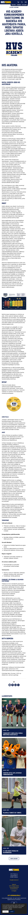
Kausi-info (13, 4)
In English (14, 890)
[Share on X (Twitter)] (18, 685)
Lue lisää (10, 908)
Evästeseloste (14, 888)
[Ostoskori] (18, 2)
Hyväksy (5, 911)
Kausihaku (19, 4)
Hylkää (12, 911)
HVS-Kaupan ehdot (14, 886)
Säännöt (14, 884)
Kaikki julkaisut (14, 858)
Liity (14, 902)
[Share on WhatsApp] (15, 685)
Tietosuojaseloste (14, 887)
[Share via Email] (9, 685)
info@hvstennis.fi (14, 880)
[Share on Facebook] (12, 685)
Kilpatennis (16, 7)
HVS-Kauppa (24, 4)
